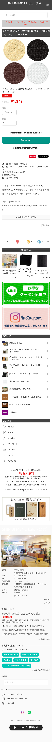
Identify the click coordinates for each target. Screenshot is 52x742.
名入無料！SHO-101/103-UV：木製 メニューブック (25, 358)
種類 (4, 108)
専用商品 (13, 412)
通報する (45, 225)
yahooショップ (20, 595)
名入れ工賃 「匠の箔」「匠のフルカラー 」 (25, 366)
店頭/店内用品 (15, 343)
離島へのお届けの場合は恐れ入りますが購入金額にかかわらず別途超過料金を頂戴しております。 (26, 477)
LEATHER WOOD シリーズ (20, 405)
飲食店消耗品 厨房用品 (19, 389)
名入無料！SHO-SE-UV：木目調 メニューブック (25, 350)
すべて (7, 242)
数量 (4, 119)
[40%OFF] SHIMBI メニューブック (23, 374)
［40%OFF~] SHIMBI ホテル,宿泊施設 (26, 397)
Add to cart (26, 140)
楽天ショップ (20, 593)
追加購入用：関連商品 (19, 381)
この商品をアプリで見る (26, 217)
